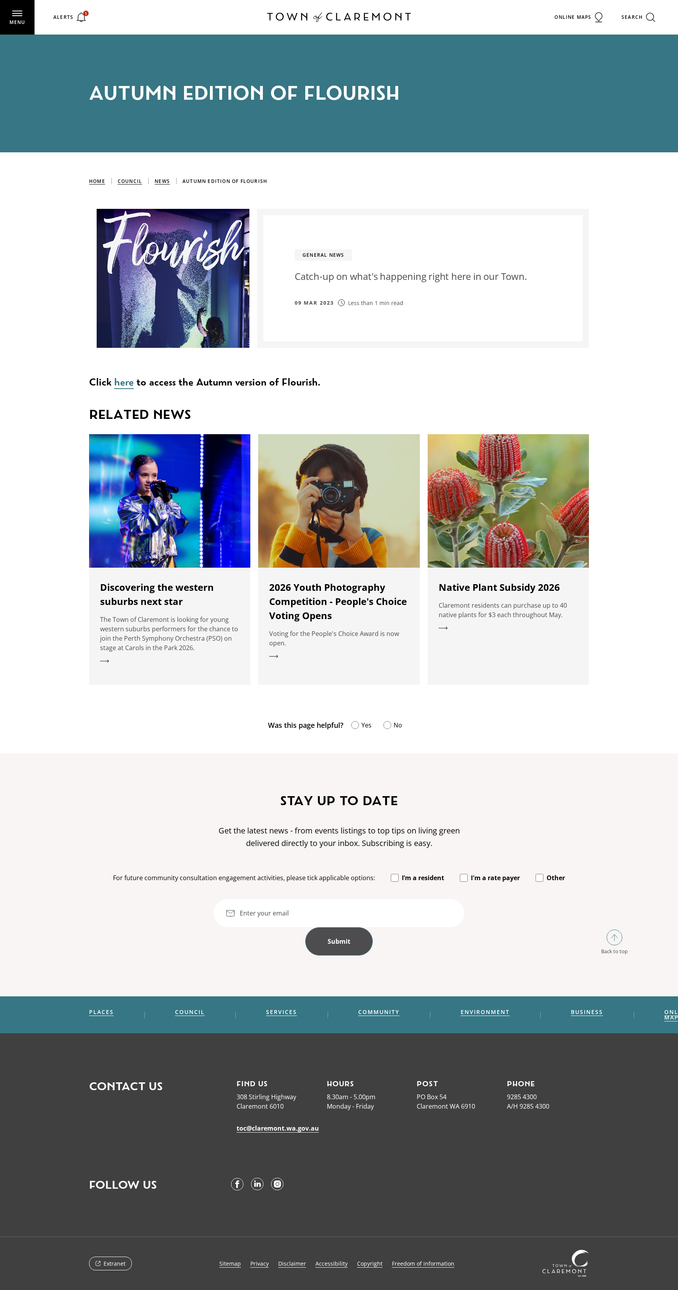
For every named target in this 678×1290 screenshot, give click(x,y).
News (162, 181)
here (124, 382)
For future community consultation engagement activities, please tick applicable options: (244, 877)
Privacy (259, 1263)
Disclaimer (292, 1263)
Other (556, 877)
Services (281, 1012)
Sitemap (230, 1263)
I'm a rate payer (495, 877)
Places (101, 1012)
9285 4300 (522, 1097)
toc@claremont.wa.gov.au (278, 1128)
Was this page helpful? (305, 725)
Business (587, 1012)
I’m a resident (423, 877)
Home (97, 181)
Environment (485, 1012)
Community (378, 1012)
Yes (366, 725)
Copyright (370, 1263)
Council (130, 181)
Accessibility (331, 1263)
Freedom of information (423, 1263)
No (398, 725)
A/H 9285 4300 (528, 1106)
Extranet (115, 1263)
